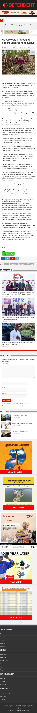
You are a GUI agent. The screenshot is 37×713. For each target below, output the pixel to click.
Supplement (3, 646)
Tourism (2, 634)
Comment (5, 363)
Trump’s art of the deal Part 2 (20, 431)
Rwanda (2, 643)
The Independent (8, 46)
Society (2, 681)
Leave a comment (26, 47)
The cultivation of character (19, 415)
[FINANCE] (16, 603)
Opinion (2, 667)
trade (31, 264)
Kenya (6, 264)
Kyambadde (14, 264)
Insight (2, 670)
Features (2, 678)
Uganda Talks (4, 654)
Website (4, 393)
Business (8, 25)
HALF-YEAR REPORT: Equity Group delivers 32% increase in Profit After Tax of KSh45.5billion (18, 293)
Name (4, 381)
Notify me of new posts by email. (13, 406)
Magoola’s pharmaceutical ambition (22, 423)
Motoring (3, 684)
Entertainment (4, 637)
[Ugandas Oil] (16, 458)
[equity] (18, 530)
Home (2, 25)
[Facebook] (18, 708)
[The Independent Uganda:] (18, 5)
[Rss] (16, 708)
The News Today (13, 47)
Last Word (3, 657)
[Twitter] (20, 708)
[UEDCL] (16, 568)
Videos (2, 640)
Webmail (2, 699)
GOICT (31, 705)
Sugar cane (23, 264)
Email (4, 387)
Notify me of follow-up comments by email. (16, 403)
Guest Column (4, 660)
